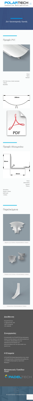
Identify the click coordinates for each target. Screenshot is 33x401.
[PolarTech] (16, 3)
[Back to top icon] (16, 390)
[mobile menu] (30, 3)
